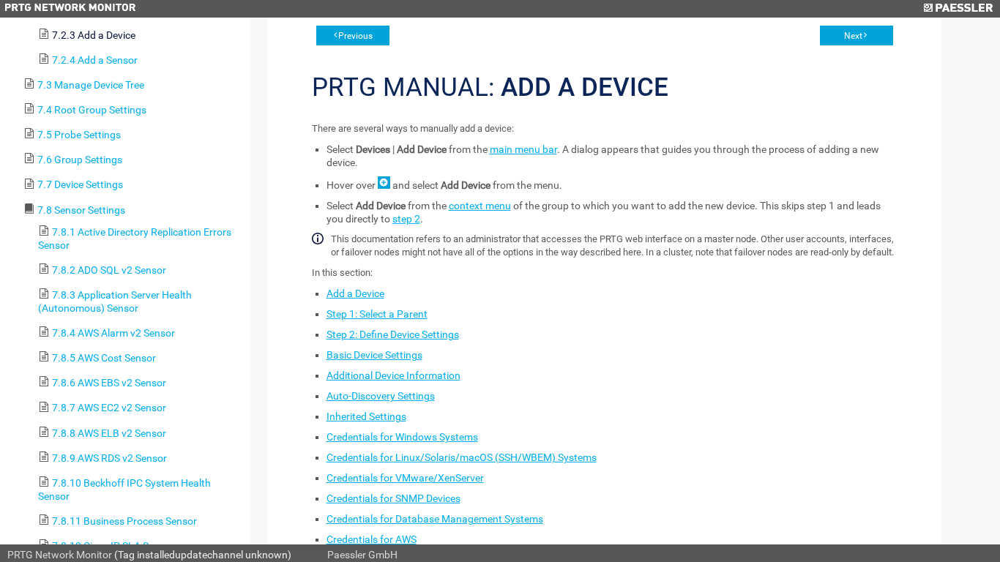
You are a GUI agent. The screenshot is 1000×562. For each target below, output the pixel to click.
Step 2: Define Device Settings (393, 334)
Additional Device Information (393, 375)
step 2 (406, 219)
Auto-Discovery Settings (381, 396)
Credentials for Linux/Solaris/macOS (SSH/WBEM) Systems (462, 457)
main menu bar (523, 149)
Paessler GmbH (362, 555)
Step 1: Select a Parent (377, 314)
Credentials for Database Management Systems (435, 519)
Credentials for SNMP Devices (393, 498)
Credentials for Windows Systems (402, 437)
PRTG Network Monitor (59, 555)
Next (853, 36)
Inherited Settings (366, 416)
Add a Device (355, 293)
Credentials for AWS (372, 539)
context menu (480, 205)
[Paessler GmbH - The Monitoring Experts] (958, 9)
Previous (355, 36)
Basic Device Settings (374, 355)
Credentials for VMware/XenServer (405, 478)
